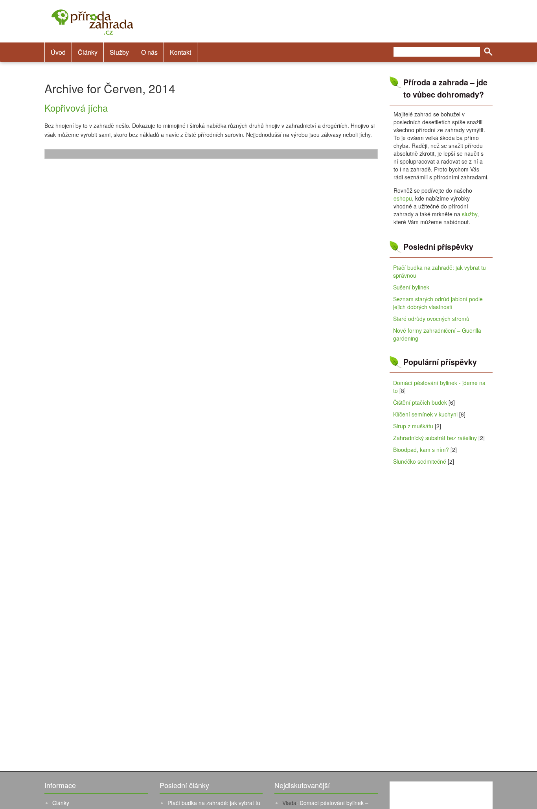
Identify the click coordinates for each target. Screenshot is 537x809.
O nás (149, 52)
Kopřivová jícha (76, 107)
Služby (119, 52)
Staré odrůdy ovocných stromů (431, 318)
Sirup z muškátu (413, 426)
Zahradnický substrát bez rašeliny (435, 438)
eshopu (403, 198)
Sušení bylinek (411, 287)
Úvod (58, 52)
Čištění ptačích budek (420, 402)
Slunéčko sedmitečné (419, 461)
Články (87, 52)
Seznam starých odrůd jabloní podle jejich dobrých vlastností (438, 303)
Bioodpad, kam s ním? (421, 449)
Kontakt (180, 52)
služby (469, 214)
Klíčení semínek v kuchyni (425, 414)
